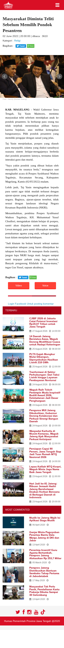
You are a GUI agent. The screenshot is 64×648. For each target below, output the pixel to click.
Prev (4, 76)
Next (59, 76)
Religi (17, 40)
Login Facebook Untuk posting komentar (31, 303)
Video (18, 285)
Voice (45, 285)
